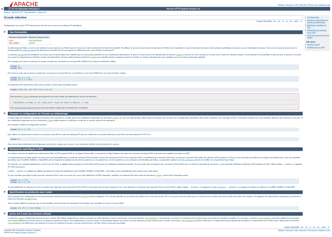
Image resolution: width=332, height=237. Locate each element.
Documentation (30, 12)
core (11, 40)
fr (283, 21)
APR (58, 153)
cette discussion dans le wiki (25, 108)
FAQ (296, 5)
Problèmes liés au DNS (316, 47)
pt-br (296, 21)
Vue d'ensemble (313, 17)
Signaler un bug (324, 5)
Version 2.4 (42, 12)
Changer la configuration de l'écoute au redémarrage (317, 21)
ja (287, 21)
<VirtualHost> (35, 40)
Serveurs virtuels (313, 45)
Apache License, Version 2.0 (25, 232)
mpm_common (14, 43)
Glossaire (303, 5)
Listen (32, 43)
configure (189, 160)
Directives (289, 5)
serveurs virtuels (29, 50)
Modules (281, 5)
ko (290, 21)
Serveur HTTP (17, 12)
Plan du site (312, 5)
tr (301, 21)
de (274, 21)
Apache (7, 12)
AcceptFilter (31, 199)
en (279, 21)
